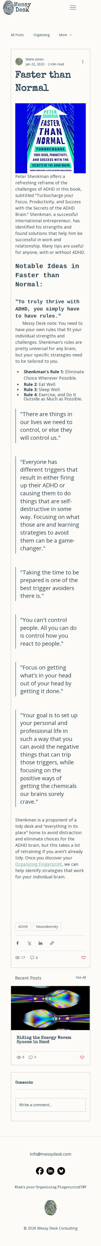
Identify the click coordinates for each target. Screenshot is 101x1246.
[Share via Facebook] (17, 943)
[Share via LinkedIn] (40, 943)
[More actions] (83, 61)
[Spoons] (50, 1008)
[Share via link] (52, 943)
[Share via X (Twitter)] (29, 943)
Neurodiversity (47, 926)
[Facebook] (40, 1171)
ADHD (23, 926)
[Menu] (72, 7)
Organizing (41, 35)
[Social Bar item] (61, 1171)
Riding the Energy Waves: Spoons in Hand (44, 1040)
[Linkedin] (50, 1171)
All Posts (17, 35)
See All (81, 977)
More (63, 35)
